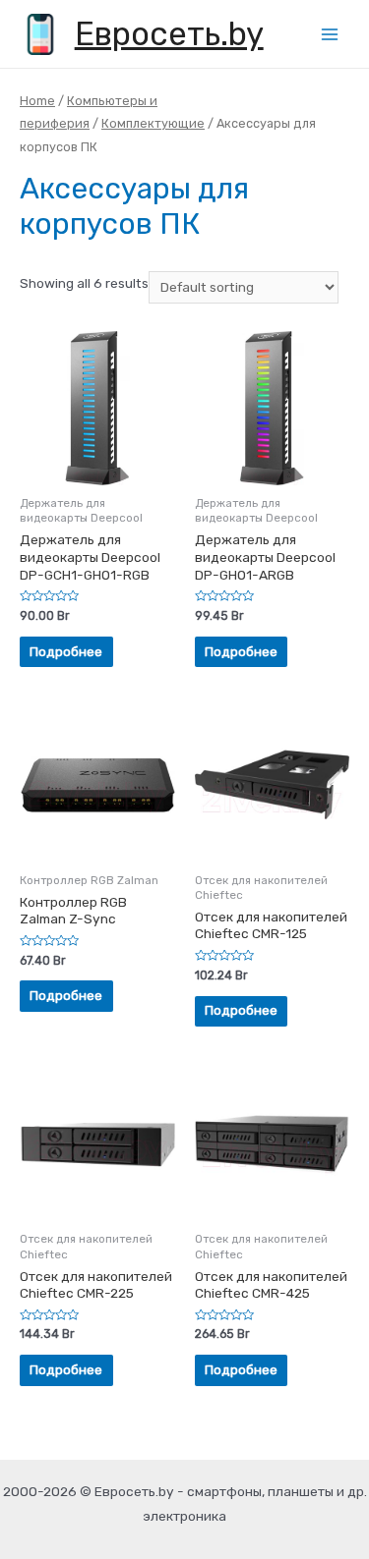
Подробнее (66, 651)
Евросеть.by (169, 34)
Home (37, 100)
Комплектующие (153, 123)
